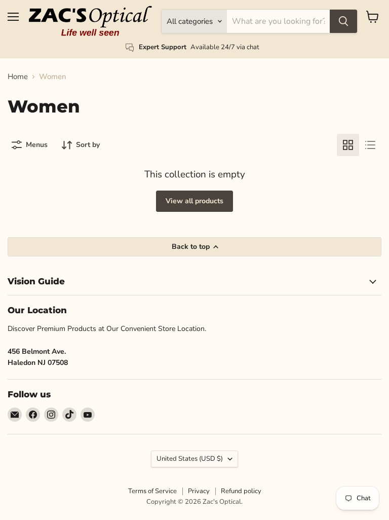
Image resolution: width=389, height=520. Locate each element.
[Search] (343, 21)
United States (190, 458)
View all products (194, 201)
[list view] (370, 145)
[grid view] (348, 145)
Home (18, 76)
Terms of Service (152, 491)
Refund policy (241, 491)
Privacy (199, 491)
